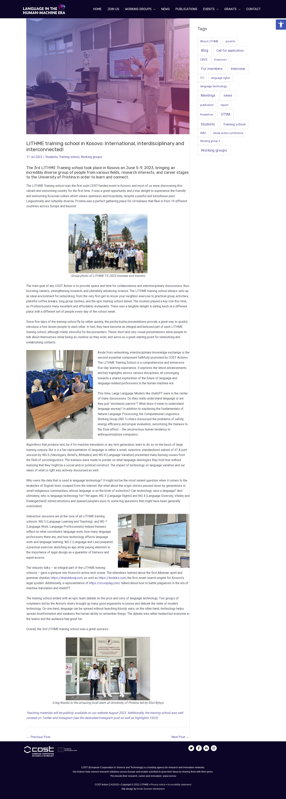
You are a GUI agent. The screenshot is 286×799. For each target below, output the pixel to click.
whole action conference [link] (228, 133)
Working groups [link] (91, 157)
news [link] (228, 95)
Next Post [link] (180, 737)
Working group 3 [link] (210, 141)
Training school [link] (69, 157)
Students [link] (51, 157)
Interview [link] (238, 69)
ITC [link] (202, 77)
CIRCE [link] (204, 59)
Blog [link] (204, 50)
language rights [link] (220, 77)
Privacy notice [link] (158, 784)
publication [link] (207, 105)
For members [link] (212, 69)
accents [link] (230, 41)
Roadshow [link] (206, 114)
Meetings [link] (208, 95)
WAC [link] (203, 133)
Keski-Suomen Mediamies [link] (151, 789)
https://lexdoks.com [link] (112, 578)
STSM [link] (225, 114)
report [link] (224, 105)
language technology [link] (213, 86)
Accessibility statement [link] (179, 784)
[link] (281, 24)
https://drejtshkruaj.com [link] (67, 578)
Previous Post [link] (38, 737)
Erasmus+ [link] (220, 59)
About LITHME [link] (209, 41)
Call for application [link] (230, 50)
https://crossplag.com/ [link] (104, 583)
